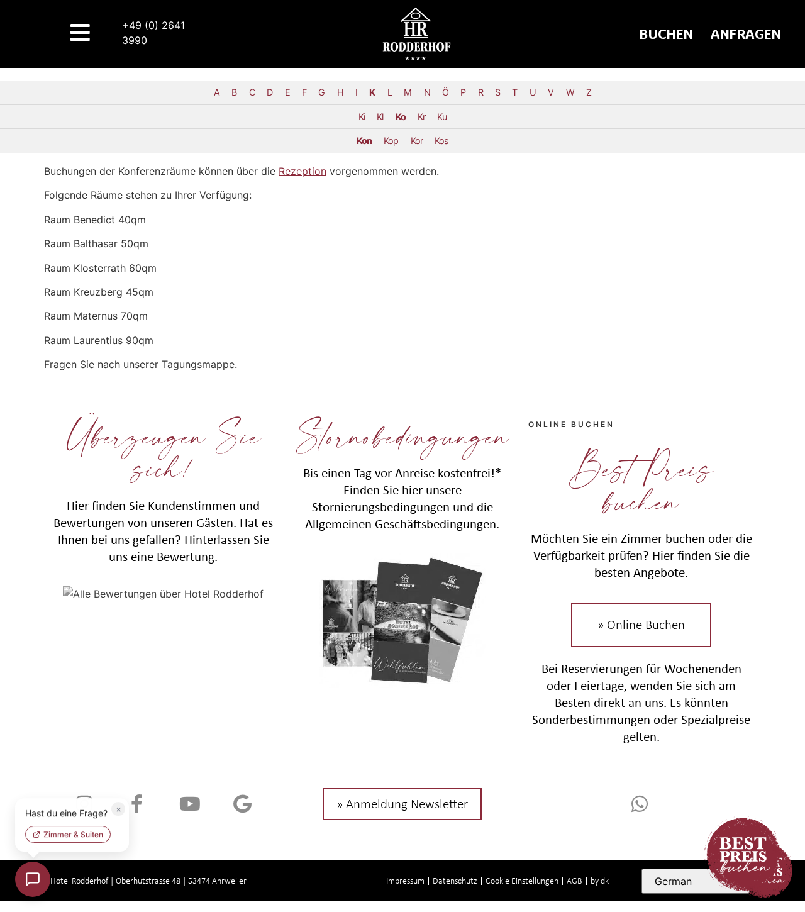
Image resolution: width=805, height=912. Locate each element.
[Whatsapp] (641, 803)
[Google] (243, 804)
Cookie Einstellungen (522, 880)
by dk (600, 880)
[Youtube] (190, 804)
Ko (401, 116)
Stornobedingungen (402, 435)
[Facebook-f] (137, 804)
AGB (574, 880)
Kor (417, 140)
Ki (361, 116)
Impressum (405, 880)
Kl (380, 116)
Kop (391, 140)
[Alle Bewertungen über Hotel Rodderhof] (163, 593)
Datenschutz (455, 880)
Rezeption (302, 171)
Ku (442, 116)
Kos (441, 140)
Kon (364, 140)
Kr (421, 116)
